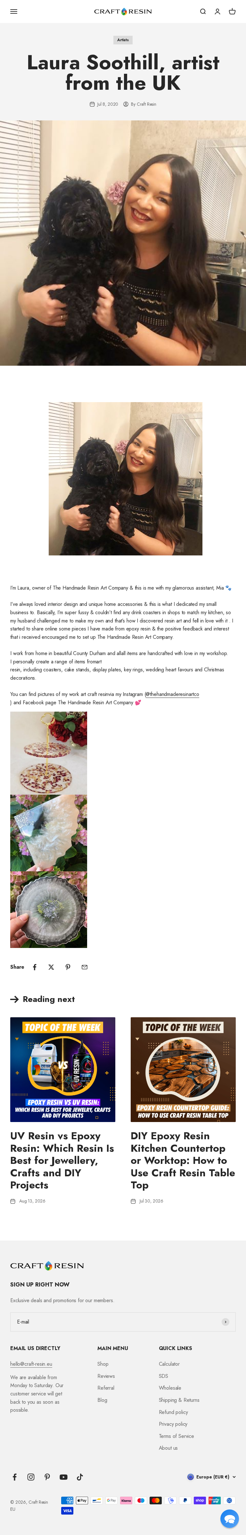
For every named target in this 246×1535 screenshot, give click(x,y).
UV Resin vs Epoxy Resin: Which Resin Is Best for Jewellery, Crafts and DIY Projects (62, 1160)
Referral (105, 1388)
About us (168, 1448)
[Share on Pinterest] (68, 967)
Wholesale (170, 1388)
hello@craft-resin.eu (31, 1364)
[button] (229, 1518)
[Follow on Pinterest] (47, 1477)
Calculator (169, 1364)
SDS (163, 1376)
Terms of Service (176, 1436)
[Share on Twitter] (51, 967)
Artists (123, 40)
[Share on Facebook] (34, 967)
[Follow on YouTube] (63, 1477)
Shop (102, 1364)
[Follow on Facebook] (14, 1477)
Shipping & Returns (179, 1400)
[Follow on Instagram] (31, 1477)
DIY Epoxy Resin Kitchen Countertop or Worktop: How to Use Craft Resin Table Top (183, 1160)
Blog (102, 1400)
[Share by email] (84, 967)
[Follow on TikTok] (80, 1477)
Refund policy (173, 1412)
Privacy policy (173, 1424)
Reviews (106, 1376)
